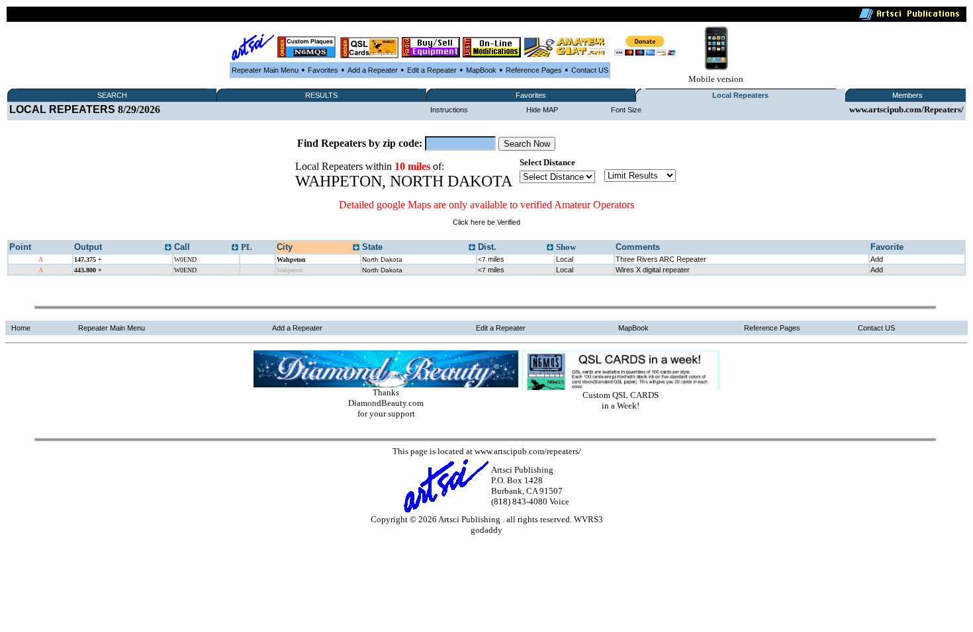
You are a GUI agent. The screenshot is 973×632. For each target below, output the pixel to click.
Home (20, 328)
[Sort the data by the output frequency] (168, 248)
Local (564, 259)
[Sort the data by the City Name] (356, 248)
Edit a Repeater (432, 70)
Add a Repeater (373, 70)
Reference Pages (534, 70)
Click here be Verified (486, 222)
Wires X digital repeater (653, 270)
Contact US (589, 70)
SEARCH (112, 95)
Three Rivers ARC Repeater (661, 259)
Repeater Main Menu (265, 70)
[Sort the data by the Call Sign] (235, 248)
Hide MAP (542, 110)
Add (876, 259)
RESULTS (321, 95)
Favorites (323, 70)
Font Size (626, 110)
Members (907, 95)
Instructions (449, 110)
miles (491, 259)
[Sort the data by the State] (472, 248)
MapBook (481, 70)
